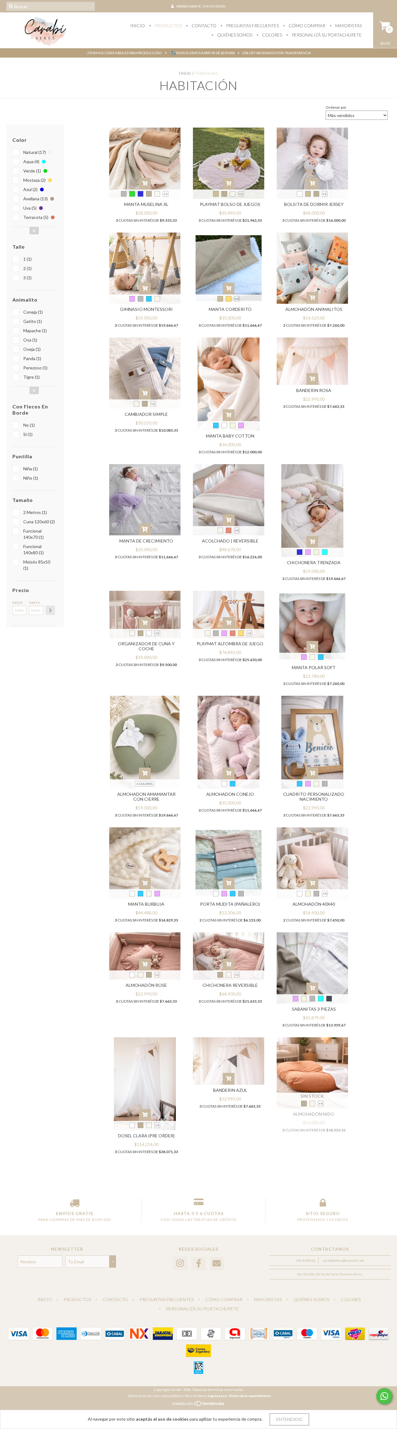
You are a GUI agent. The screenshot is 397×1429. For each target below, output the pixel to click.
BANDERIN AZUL (230, 1090)
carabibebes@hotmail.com (343, 1260)
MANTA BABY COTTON (230, 435)
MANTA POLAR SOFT (314, 667)
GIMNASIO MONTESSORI (146, 309)
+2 (241, 194)
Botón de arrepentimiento (250, 1396)
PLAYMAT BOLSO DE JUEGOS (230, 204)
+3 (165, 194)
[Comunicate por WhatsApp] (384, 1396)
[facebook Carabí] (198, 1263)
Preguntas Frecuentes (252, 25)
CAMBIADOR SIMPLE (146, 414)
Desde (17, 602)
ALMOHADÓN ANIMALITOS (313, 309)
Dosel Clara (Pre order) (146, 1135)
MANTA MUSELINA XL (146, 204)
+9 (325, 893)
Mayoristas (348, 25)
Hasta (34, 602)
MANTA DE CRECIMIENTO (146, 540)
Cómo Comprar (306, 25)
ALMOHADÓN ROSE (146, 985)
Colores (271, 34)
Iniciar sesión (214, 6)
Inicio (137, 25)
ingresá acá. (217, 1396)
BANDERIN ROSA (313, 390)
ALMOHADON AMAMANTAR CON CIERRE (146, 796)
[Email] (217, 1263)
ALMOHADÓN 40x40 (313, 904)
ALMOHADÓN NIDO (313, 1114)
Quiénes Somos (234, 34)
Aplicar (50, 610)
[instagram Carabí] (180, 1263)
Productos (168, 25)
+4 (237, 299)
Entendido (289, 1419)
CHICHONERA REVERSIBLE (230, 985)
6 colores (145, 784)
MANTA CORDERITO (230, 309)
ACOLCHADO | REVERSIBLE (230, 540)
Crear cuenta (188, 6)
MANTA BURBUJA (146, 904)
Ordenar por (336, 107)
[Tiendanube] (199, 1405)
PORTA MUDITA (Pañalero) (230, 904)
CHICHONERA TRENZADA (314, 562)
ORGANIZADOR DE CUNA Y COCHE (146, 646)
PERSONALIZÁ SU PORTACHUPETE (326, 34)
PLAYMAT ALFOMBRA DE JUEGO (230, 643)
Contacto (203, 25)
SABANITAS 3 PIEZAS (314, 1009)
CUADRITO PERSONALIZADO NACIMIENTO (313, 796)
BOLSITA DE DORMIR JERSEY (314, 204)
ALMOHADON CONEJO (230, 794)
